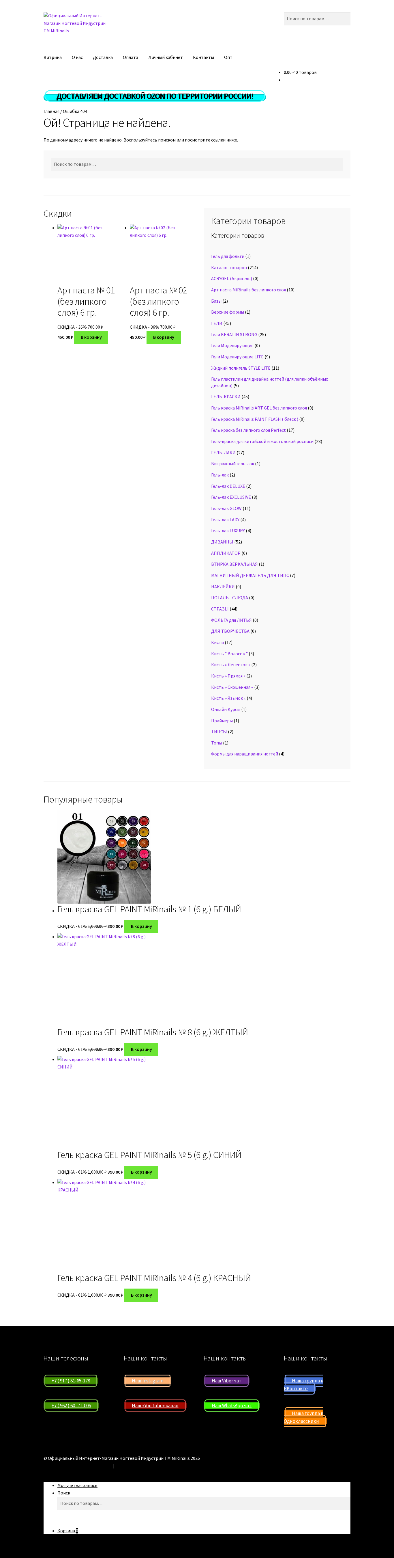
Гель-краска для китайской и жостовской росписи (262, 441)
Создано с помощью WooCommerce (151, 1465)
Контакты (203, 57)
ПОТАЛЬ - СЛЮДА (229, 597)
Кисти (217, 642)
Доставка (103, 57)
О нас (77, 57)
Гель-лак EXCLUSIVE (231, 497)
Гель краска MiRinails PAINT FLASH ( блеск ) (254, 419)
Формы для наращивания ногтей (244, 754)
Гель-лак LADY (225, 519)
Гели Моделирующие (232, 345)
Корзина (67, 1530)
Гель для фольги (227, 256)
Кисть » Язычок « (228, 698)
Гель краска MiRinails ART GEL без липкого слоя (259, 408)
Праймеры (222, 720)
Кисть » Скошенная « (232, 687)
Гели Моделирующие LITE (237, 357)
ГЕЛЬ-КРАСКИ (226, 396)
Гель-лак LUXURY (228, 530)
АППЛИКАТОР (226, 553)
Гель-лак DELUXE (228, 486)
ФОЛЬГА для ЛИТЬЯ (231, 620)
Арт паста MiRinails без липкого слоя (248, 290)
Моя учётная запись (77, 1485)
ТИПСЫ (219, 731)
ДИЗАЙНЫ (222, 542)
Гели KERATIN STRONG (234, 334)
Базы (216, 301)
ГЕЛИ (216, 323)
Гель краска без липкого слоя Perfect (248, 430)
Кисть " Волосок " (229, 653)
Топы (216, 743)
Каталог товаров (229, 267)
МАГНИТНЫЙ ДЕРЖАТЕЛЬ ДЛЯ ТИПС (250, 575)
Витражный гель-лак (232, 463)
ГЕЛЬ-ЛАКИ (223, 452)
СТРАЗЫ (220, 609)
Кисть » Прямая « (228, 676)
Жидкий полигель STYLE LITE (241, 368)
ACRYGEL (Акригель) (231, 278)
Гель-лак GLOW (226, 508)
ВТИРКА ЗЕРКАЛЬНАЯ (234, 564)
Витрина (53, 57)
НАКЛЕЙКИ (223, 586)
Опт (228, 57)
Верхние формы (227, 312)
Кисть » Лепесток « (230, 664)
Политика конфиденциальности (77, 1465)
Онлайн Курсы (225, 709)
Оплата (130, 57)
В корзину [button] (91, 337)
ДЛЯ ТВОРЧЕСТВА (230, 631)
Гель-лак (220, 475)
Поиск (63, 1493)
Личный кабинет (165, 57)
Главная (51, 111)
